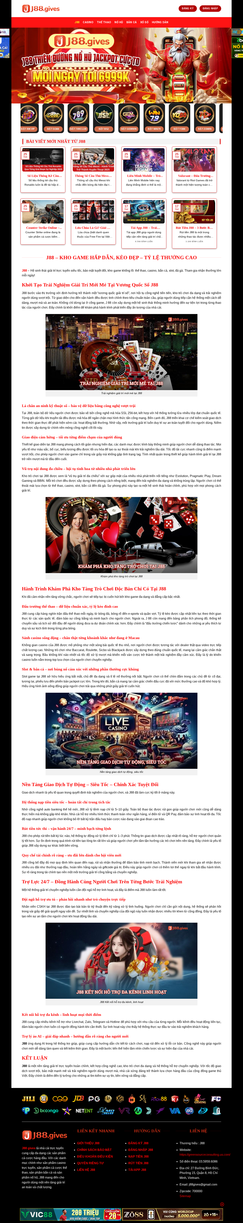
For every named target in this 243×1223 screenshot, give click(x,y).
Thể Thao (104, 22)
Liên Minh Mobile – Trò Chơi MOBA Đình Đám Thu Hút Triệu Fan (144, 176)
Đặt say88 (85, 129)
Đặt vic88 (136, 129)
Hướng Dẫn (160, 22)
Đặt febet (111, 129)
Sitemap (185, 1196)
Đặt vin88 (187, 129)
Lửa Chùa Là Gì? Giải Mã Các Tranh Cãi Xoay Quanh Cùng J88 (93, 228)
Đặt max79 (212, 129)
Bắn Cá (131, 22)
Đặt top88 (60, 129)
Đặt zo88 (161, 129)
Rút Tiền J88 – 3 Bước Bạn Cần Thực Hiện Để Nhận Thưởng (194, 228)
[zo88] (172, 1214)
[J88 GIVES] (41, 8)
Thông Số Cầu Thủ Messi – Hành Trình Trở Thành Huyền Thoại (93, 176)
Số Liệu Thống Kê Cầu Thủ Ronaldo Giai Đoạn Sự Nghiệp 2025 (43, 176)
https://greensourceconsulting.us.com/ (205, 1154)
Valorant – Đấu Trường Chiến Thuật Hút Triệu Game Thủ (194, 176)
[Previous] (16, 109)
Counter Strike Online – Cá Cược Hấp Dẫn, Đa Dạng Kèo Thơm (43, 228)
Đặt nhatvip (35, 129)
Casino (88, 22)
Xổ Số (144, 22)
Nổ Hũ (118, 22)
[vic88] (70, 1214)
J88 (77, 22)
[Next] (226, 109)
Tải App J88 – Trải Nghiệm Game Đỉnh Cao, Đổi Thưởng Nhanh (144, 228)
